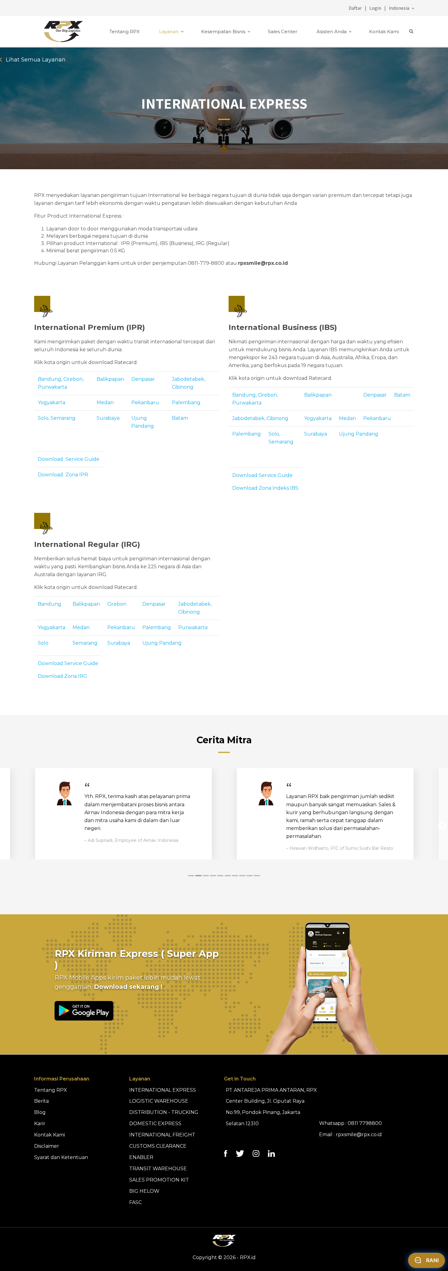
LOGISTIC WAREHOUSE (158, 1101)
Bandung (49, 604)
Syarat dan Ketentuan (61, 1157)
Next (442, 826)
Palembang (186, 402)
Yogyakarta (51, 402)
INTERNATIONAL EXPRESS (162, 1090)
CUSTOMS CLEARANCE (158, 1146)
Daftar (355, 8)
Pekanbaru (145, 402)
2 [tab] (198, 875)
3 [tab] (206, 875)
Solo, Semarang (57, 418)
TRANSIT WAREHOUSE (158, 1168)
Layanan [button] (169, 31)
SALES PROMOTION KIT (159, 1180)
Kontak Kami (384, 31)
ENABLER (141, 1157)
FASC (135, 1202)
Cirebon (116, 604)
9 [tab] (250, 875)
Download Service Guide (68, 459)
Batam (180, 418)
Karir (39, 1123)
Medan (105, 402)
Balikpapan (110, 379)
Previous (6, 826)
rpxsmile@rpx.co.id (359, 1134)
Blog (40, 1112)
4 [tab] (213, 875)
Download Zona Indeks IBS (265, 488)
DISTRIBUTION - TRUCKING (163, 1112)
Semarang (85, 643)
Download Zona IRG (62, 676)
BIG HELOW (144, 1191)
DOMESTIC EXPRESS (155, 1123)
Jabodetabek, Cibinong (260, 418)
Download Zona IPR (63, 475)
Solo (43, 643)
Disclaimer (46, 1146)
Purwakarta (193, 627)
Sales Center (282, 31)
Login (375, 8)
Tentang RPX (124, 31)
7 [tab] (235, 875)
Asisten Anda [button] (332, 31)
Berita (41, 1101)
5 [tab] (220, 875)
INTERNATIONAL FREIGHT (162, 1135)
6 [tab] (228, 875)
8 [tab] (242, 875)
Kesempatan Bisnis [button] (224, 31)
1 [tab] (191, 875)
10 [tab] (257, 875)
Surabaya (108, 418)
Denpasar (143, 379)
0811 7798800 (365, 1123)
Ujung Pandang (358, 434)
